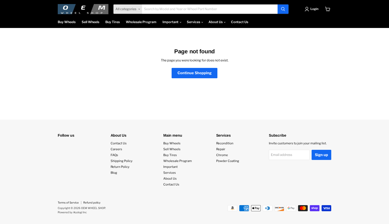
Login (314, 9)
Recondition (224, 143)
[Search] (283, 9)
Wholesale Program (141, 22)
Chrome (222, 155)
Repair (220, 149)
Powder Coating (227, 161)
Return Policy (120, 167)
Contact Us (239, 22)
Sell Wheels (90, 22)
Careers (116, 149)
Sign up (321, 155)
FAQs (114, 155)
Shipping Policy (122, 161)
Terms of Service (68, 202)
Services (194, 22)
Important (170, 22)
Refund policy (91, 202)
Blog (114, 173)
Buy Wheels (67, 22)
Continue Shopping (194, 73)
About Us (215, 22)
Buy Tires (112, 22)
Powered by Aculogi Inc (72, 212)
